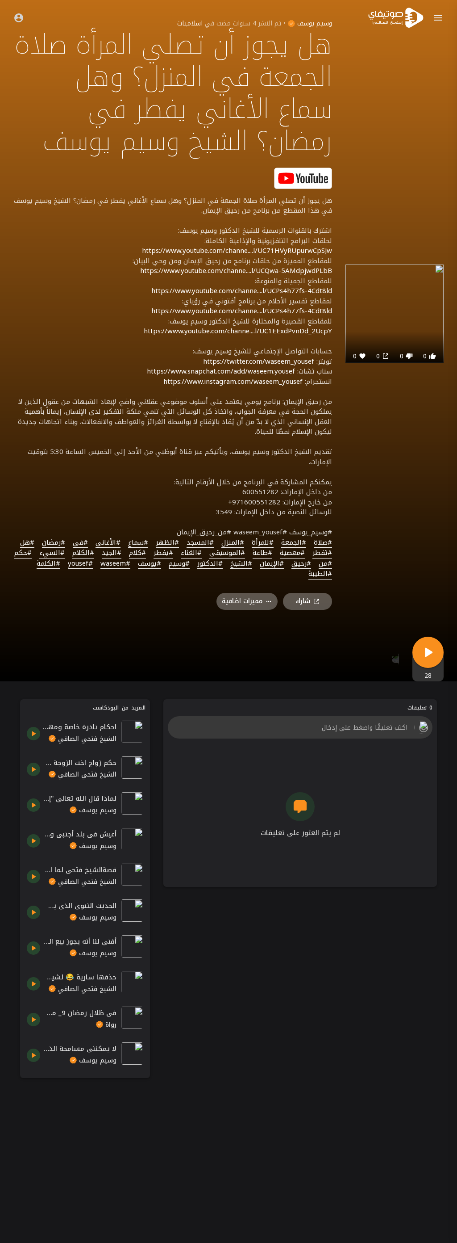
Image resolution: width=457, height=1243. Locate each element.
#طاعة (262, 553)
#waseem (115, 564)
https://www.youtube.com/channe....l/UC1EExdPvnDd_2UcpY (238, 331)
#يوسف (149, 564)
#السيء (52, 553)
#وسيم (179, 564)
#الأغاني (108, 543)
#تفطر (322, 553)
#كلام (137, 553)
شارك (302, 601)
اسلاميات (190, 23)
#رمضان (53, 543)
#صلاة (323, 543)
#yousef (80, 564)
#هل (27, 543)
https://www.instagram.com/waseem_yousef (233, 381)
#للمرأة (263, 543)
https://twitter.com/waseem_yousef (258, 361)
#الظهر (167, 543)
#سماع (138, 543)
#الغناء (191, 553)
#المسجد (200, 543)
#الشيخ (241, 564)
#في (80, 543)
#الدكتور (210, 564)
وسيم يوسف (313, 23)
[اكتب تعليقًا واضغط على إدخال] (300, 727)
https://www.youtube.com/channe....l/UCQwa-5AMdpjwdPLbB (236, 271)
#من (325, 564)
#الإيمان (272, 564)
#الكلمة (48, 564)
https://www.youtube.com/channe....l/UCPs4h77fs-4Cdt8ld (241, 291)
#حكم (23, 553)
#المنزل (232, 543)
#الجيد (111, 553)
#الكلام (83, 553)
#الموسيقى (227, 553)
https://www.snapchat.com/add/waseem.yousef (221, 371)
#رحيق (301, 564)
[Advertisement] (85, 1141)
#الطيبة (320, 574)
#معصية (292, 553)
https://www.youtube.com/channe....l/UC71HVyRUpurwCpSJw (237, 250)
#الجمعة (293, 543)
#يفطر (163, 553)
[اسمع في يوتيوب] (303, 178)
